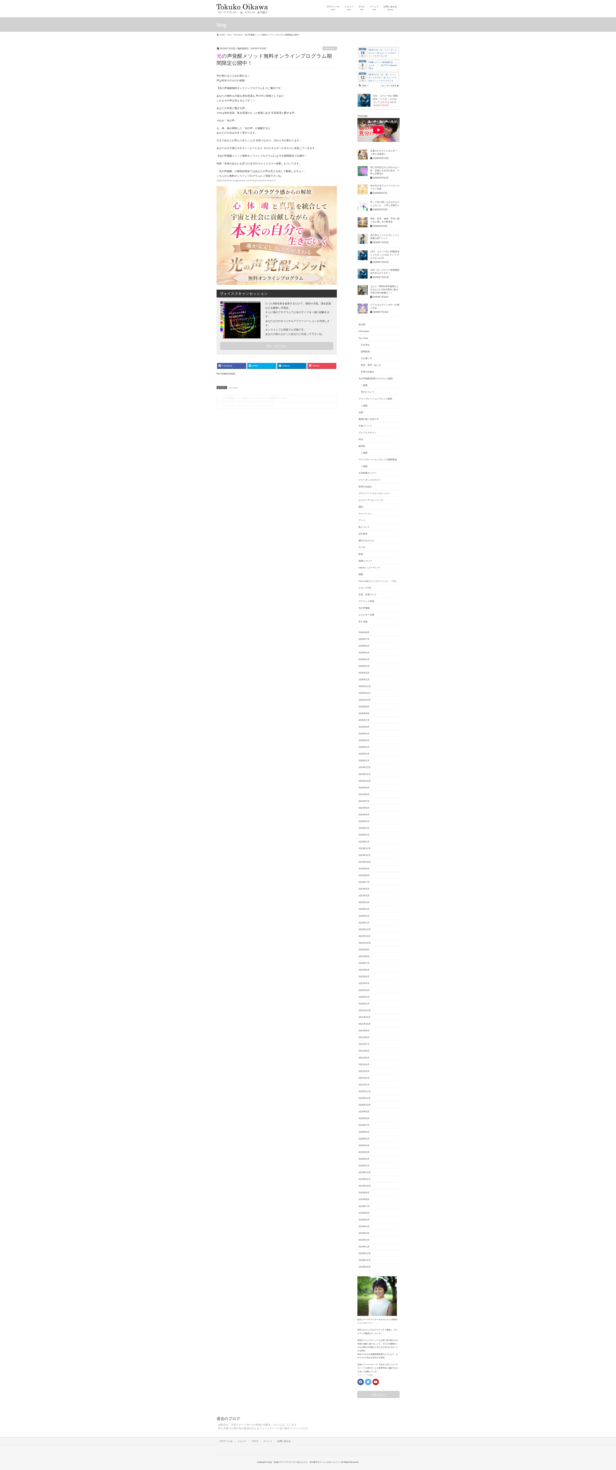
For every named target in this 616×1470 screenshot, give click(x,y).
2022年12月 (365, 929)
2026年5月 (364, 652)
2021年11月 (364, 1017)
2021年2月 (364, 1078)
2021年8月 (364, 1037)
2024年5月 (364, 814)
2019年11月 (364, 1179)
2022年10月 (365, 943)
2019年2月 (364, 1240)
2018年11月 (364, 1260)
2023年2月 (364, 916)
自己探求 (363, 533)
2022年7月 (364, 963)
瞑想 (361, 554)
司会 (361, 439)
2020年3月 (364, 1152)
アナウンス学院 (366, 601)
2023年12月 (365, 848)
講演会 (362, 446)
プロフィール (226, 1441)
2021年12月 (365, 1010)
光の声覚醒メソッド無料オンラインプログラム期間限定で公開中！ (256, 398)
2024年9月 (364, 787)
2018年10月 (365, 1267)
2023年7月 (364, 882)
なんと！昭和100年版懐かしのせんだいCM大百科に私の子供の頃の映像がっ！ (384, 289)
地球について (365, 561)
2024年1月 (364, 841)
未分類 (362, 324)
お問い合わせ (284, 1441)
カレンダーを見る (389, 85)
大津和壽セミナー (367, 473)
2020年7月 (364, 1125)
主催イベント (365, 426)
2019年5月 (364, 1219)
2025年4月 (364, 740)
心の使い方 (366, 358)
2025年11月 (364, 693)
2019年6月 (364, 1213)
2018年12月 (365, 1253)
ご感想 (364, 385)
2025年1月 (364, 760)
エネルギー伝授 (366, 614)
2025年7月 (364, 720)
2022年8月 (364, 956)
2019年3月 (364, 1233)
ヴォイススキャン (367, 432)
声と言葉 (363, 621)
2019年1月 (364, 1246)
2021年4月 (364, 1064)
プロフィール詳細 (365, 1375)
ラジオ (362, 547)
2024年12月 (365, 767)
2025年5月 (364, 733)
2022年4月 (364, 983)
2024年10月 (365, 781)
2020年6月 (364, 1132)
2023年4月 (364, 902)
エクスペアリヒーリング (371, 500)
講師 (361, 574)
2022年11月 (364, 936)
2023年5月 (364, 895)
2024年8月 (364, 794)
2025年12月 (365, 686)
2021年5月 (364, 1057)
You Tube (363, 338)
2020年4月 (364, 1145)
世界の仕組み (367, 371)
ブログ (255, 1441)
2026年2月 (364, 672)
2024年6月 (364, 808)
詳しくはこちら (277, 346)
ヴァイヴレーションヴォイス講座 (375, 398)
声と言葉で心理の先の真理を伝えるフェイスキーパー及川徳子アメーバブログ (263, 1428)
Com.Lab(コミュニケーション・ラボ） (378, 581)
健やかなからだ (366, 540)
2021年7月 (364, 1044)
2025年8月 (364, 713)
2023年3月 (364, 909)
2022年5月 (364, 976)
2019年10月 (365, 1186)
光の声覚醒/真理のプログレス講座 (376, 378)
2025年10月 (365, 700)
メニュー (242, 1441)
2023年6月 (364, 889)
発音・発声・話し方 (371, 365)
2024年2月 (364, 834)
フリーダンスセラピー (370, 480)
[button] (363, 85)
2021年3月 (364, 1071)
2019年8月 (364, 1199)
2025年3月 (364, 747)
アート (362, 520)
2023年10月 (365, 862)
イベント (267, 1441)
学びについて (367, 392)
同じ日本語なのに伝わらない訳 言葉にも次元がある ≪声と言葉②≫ (384, 170)
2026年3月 (364, 666)
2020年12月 (365, 1091)
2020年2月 (364, 1159)
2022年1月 (364, 1003)
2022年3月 (364, 990)
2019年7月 (364, 1206)
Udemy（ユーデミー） (370, 567)
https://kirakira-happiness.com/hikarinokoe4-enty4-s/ (246, 180)
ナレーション (365, 513)
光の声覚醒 (364, 608)
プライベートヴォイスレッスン (374, 493)
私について (364, 527)
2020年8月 (364, 1118)
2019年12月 (365, 1172)
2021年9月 (364, 1030)
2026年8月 (364, 632)
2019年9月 (364, 1192)
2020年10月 (365, 1105)
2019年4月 (364, 1226)
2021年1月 (364, 1084)
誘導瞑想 (365, 351)
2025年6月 (364, 727)
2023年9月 (364, 868)
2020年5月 (364, 1138)
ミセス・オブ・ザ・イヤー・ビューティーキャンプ (248, 405)
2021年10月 (365, 1024)
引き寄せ (365, 345)
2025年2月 (364, 753)
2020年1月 (364, 1165)
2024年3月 (364, 828)
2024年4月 (364, 821)
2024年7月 (364, 801)
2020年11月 (364, 1098)
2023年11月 (364, 855)
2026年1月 (364, 679)
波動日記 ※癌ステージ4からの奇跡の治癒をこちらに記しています (257, 1424)
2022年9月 (364, 949)
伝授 (361, 412)
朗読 (361, 507)
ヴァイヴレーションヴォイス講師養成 (378, 459)
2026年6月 (364, 646)
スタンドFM (365, 587)
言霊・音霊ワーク (367, 594)
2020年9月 (364, 1111)
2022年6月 (364, 970)
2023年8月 (364, 875)
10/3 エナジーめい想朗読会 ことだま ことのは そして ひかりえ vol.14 (385, 98)
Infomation (329, 48)
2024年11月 (364, 774)
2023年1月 (364, 922)
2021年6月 (364, 1050)
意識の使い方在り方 (369, 419)
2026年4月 (364, 659)
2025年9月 (364, 706)
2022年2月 (364, 997)
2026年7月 (364, 639)
